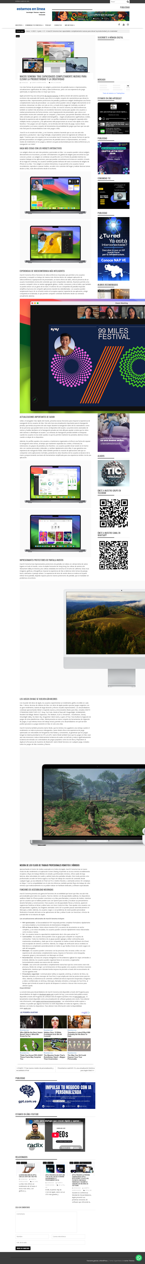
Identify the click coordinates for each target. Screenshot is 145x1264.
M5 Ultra (62, 1185)
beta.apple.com (80, 997)
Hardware (24, 1163)
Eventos (76, 1163)
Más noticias (69, 25)
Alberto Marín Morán (38, 82)
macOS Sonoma (56, 82)
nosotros (18, 25)
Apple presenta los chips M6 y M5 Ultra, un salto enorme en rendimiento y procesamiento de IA (55, 1177)
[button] (139, 1258)
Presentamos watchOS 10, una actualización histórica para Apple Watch (76, 1069)
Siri (90, 1190)
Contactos (58, 25)
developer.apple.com (46, 994)
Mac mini (35, 1181)
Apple (17, 36)
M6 (46, 1187)
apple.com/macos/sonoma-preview (48, 1001)
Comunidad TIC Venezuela (33, 25)
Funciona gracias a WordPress (97, 1261)
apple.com (27, 1008)
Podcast (48, 25)
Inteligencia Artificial (85, 1163)
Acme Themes (129, 1261)
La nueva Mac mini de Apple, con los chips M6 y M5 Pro (28, 1176)
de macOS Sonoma (51, 96)
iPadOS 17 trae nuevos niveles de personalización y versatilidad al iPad (34, 1069)
